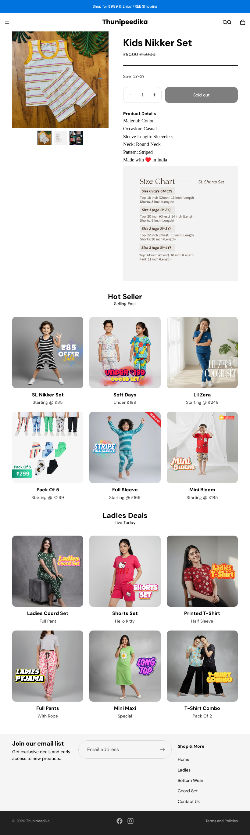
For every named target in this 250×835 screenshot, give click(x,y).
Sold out (201, 95)
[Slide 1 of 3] (44, 138)
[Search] (225, 22)
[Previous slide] (19, 79)
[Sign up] (162, 749)
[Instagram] (130, 821)
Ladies (184, 770)
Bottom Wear (190, 780)
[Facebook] (119, 821)
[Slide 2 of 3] (60, 138)
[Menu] (7, 22)
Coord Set (188, 791)
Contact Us (189, 801)
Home (183, 759)
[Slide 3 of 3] (76, 138)
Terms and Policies (221, 821)
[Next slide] (102, 79)
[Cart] (242, 22)
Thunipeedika (38, 821)
